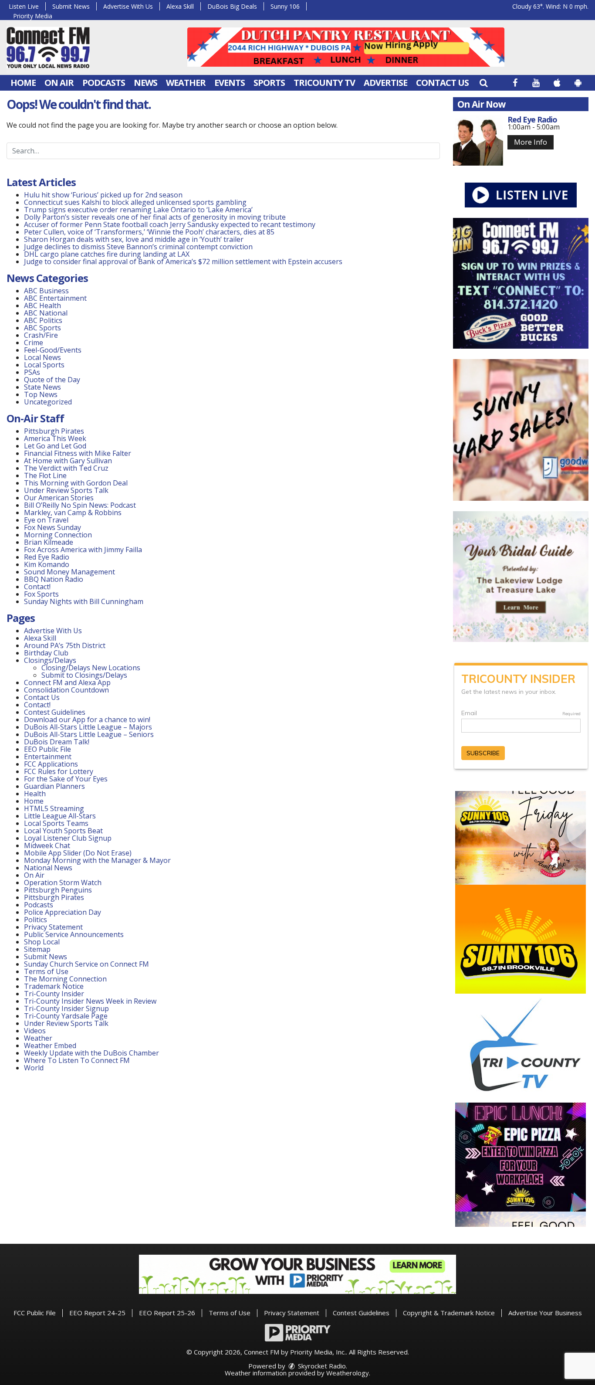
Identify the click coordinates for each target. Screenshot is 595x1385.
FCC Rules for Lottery (58, 771)
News (145, 82)
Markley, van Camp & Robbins (73, 512)
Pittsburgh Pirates (54, 431)
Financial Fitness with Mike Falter (77, 453)
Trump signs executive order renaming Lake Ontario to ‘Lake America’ (138, 209)
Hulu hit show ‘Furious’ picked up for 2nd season (103, 195)
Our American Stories (59, 497)
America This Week (55, 438)
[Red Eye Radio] (478, 140)
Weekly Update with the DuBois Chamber (91, 1053)
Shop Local (42, 942)
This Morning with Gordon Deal (76, 483)
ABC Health (42, 305)
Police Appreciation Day (62, 912)
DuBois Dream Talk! (56, 742)
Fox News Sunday (52, 527)
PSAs (32, 372)
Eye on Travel (46, 520)
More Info (530, 142)
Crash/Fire (41, 335)
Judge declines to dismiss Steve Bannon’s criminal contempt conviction (138, 246)
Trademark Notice (54, 986)
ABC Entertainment (55, 298)
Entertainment (47, 756)
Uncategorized (48, 402)
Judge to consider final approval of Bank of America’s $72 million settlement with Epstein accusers (183, 261)
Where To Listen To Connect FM (77, 1060)
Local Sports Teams (56, 823)
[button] (483, 82)
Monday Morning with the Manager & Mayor (97, 860)
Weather (186, 82)
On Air (59, 82)
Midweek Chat (47, 845)
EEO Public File (47, 749)
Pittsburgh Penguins (58, 890)
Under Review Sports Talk (66, 490)
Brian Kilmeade (48, 542)
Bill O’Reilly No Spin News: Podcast (80, 505)
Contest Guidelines (54, 712)
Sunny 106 (285, 6)
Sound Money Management (69, 572)
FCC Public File (35, 1312)
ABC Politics (43, 320)
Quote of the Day (52, 379)
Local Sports (44, 365)
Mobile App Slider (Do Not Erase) (78, 853)
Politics (35, 919)
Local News (42, 357)
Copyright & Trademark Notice (449, 1312)
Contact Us (442, 82)
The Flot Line (45, 475)
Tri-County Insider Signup (66, 1008)
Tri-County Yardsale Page (66, 1016)
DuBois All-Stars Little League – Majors (88, 727)
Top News (40, 394)
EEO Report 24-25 (97, 1312)
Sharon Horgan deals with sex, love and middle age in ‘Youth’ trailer (133, 239)
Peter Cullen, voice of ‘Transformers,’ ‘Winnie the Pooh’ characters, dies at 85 (149, 232)
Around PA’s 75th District (64, 645)
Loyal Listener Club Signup (68, 838)
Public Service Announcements (74, 934)
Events (229, 82)
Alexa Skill (180, 6)
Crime (33, 342)
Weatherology (347, 1372)
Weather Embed (50, 1045)
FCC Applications (51, 764)
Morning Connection (58, 535)
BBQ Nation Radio (53, 579)
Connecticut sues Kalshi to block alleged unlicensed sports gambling (135, 202)
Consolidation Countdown (66, 690)
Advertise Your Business (545, 1312)
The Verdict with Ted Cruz (66, 468)
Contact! (37, 586)
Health (35, 793)
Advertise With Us (128, 6)
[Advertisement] (345, 47)
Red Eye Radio (46, 557)
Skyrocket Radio (321, 1365)
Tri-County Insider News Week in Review (90, 1001)
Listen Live (24, 6)
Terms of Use (46, 971)
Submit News (71, 6)
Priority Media (32, 16)
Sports (269, 82)
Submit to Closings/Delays (84, 675)
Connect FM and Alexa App (67, 682)
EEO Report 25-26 (167, 1312)
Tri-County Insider (54, 993)
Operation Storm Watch (62, 882)
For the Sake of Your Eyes (66, 779)
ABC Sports (42, 328)
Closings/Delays (50, 660)
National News (48, 867)
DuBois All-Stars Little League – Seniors (89, 734)
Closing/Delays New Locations (90, 667)
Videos (35, 1030)
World (34, 1068)
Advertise (385, 82)
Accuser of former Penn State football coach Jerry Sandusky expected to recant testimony (169, 224)
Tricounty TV (324, 82)
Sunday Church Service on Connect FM (86, 964)
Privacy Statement (53, 927)
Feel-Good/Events (52, 350)
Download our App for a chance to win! (87, 719)
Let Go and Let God (55, 446)
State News (42, 387)
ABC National (46, 313)
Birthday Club (46, 653)
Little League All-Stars (60, 816)
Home (23, 82)
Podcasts (103, 82)
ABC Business (46, 290)
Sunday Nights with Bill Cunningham (83, 601)
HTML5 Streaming (54, 808)
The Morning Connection (65, 979)
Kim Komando (46, 564)
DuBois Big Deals (232, 6)
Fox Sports (41, 594)
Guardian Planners (54, 786)
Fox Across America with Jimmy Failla (83, 549)
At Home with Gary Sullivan (68, 460)
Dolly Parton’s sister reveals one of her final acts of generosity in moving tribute (155, 217)
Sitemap (37, 949)
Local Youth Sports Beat (63, 830)
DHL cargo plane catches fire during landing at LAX (106, 254)
